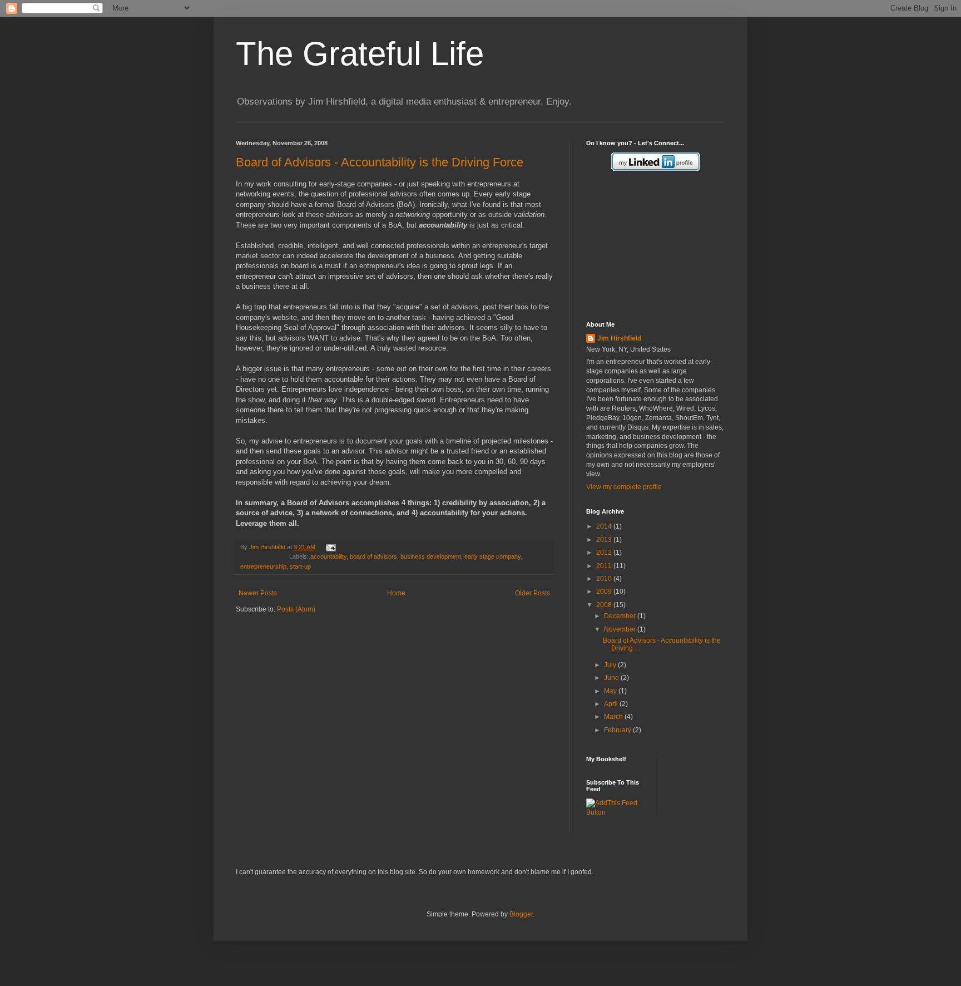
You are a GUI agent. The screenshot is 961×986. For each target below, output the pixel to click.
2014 (604, 526)
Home (396, 593)
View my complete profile (624, 487)
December (620, 616)
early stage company (492, 556)
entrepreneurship (263, 566)
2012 (604, 552)
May (611, 691)
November (620, 629)
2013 (604, 540)
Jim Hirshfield (268, 547)
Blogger (521, 914)
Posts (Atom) (296, 609)
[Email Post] (329, 547)
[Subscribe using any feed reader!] (616, 812)
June (612, 678)
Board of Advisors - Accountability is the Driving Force (379, 162)
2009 (604, 591)
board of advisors (373, 556)
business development (430, 556)
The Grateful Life (360, 53)
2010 (604, 579)
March (614, 717)
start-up (300, 566)
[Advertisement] (641, 246)
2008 (604, 605)
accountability (328, 556)
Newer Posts (258, 593)
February (618, 730)
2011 (604, 566)
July (611, 665)
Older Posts (532, 593)
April (612, 704)
